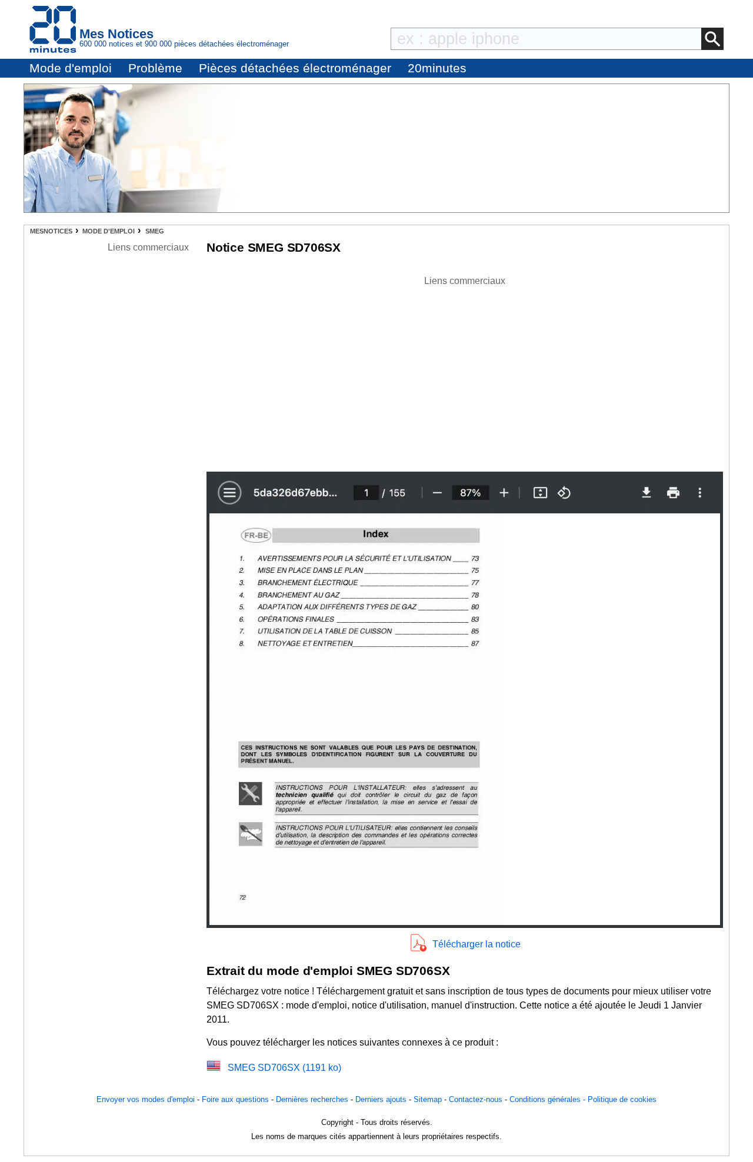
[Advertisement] (465, 370)
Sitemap (428, 1099)
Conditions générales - (548, 1099)
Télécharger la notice (476, 944)
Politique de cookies (622, 1099)
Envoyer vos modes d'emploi (145, 1099)
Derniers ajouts (381, 1099)
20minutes (437, 68)
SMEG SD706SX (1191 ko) (284, 1068)
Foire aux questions (235, 1099)
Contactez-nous (475, 1099)
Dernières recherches (312, 1099)
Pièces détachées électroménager (295, 68)
